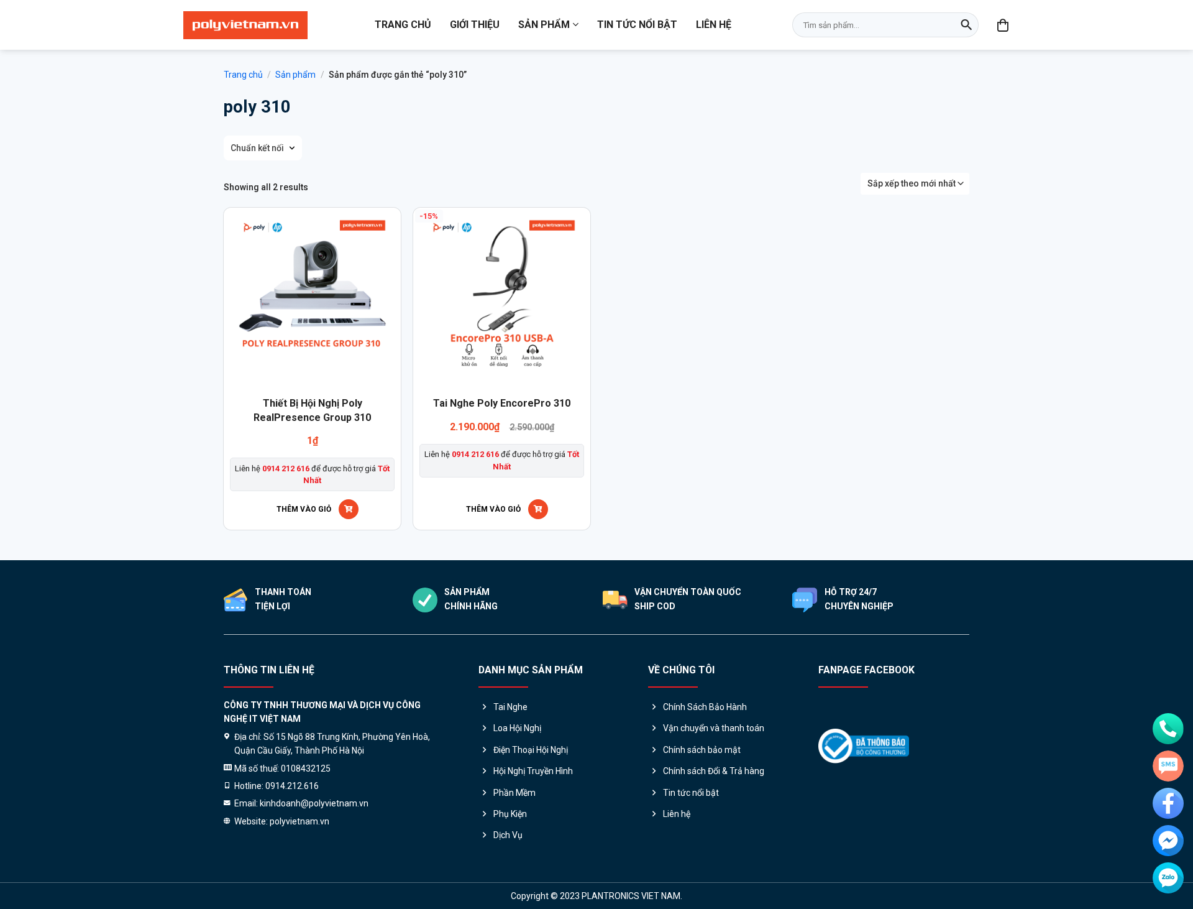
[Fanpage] (1168, 803)
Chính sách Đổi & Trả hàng (713, 771)
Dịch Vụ (508, 835)
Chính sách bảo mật (702, 750)
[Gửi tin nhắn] (1168, 766)
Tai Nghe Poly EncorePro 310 (501, 403)
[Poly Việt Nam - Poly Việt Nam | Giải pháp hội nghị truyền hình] (245, 25)
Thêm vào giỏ (304, 509)
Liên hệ (713, 24)
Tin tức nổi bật (637, 24)
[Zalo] (1168, 877)
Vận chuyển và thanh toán (713, 728)
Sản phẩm (544, 24)
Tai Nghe (510, 707)
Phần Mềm (514, 793)
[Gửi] (966, 24)
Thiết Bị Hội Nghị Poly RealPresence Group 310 (312, 410)
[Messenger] (1168, 840)
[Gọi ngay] (1168, 728)
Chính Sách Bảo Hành (705, 707)
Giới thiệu (475, 24)
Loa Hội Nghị (517, 728)
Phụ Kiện (510, 814)
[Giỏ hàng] (1003, 25)
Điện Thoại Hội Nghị (530, 750)
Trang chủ (403, 24)
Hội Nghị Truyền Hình (533, 771)
